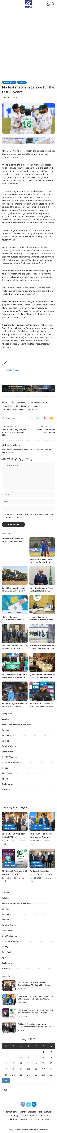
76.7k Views (19, 878)
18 (13, 1069)
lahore (37, 406)
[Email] (51, 418)
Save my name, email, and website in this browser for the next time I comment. (29, 515)
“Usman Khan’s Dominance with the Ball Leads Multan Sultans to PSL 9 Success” (41, 706)
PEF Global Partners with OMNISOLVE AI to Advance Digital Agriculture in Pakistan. (35, 1013)
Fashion (5, 741)
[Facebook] (30, 418)
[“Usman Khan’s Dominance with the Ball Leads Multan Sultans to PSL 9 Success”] (42, 691)
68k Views (46, 878)
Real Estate (7, 773)
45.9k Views (46, 841)
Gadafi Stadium (22, 406)
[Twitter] (37, 418)
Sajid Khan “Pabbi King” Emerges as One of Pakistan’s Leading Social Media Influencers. (35, 999)
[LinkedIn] (34, 1104)
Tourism (6, 789)
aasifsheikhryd (19, 402)
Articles (5, 719)
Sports (21, 82)
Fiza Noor (8, 98)
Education (6, 735)
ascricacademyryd (39, 402)
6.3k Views (18, 98)
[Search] (52, 4)
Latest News (9, 82)
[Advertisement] (28, 38)
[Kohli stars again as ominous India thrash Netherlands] (15, 691)
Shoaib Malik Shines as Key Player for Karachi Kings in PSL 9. (41, 562)
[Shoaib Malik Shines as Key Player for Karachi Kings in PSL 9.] (42, 547)
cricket (8, 406)
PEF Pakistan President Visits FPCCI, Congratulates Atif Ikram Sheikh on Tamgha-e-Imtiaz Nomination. (33, 985)
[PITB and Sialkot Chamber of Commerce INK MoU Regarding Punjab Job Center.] (15, 633)
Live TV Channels (9, 757)
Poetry (5, 768)
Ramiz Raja (32, 410)
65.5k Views (21, 841)
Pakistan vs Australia (14, 410)
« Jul (4, 1089)
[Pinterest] (44, 418)
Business (6, 730)
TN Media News (10, 370)
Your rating (7, 459)
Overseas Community (12, 762)
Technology (7, 784)
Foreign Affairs (9, 746)
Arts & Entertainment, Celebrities (16, 725)
